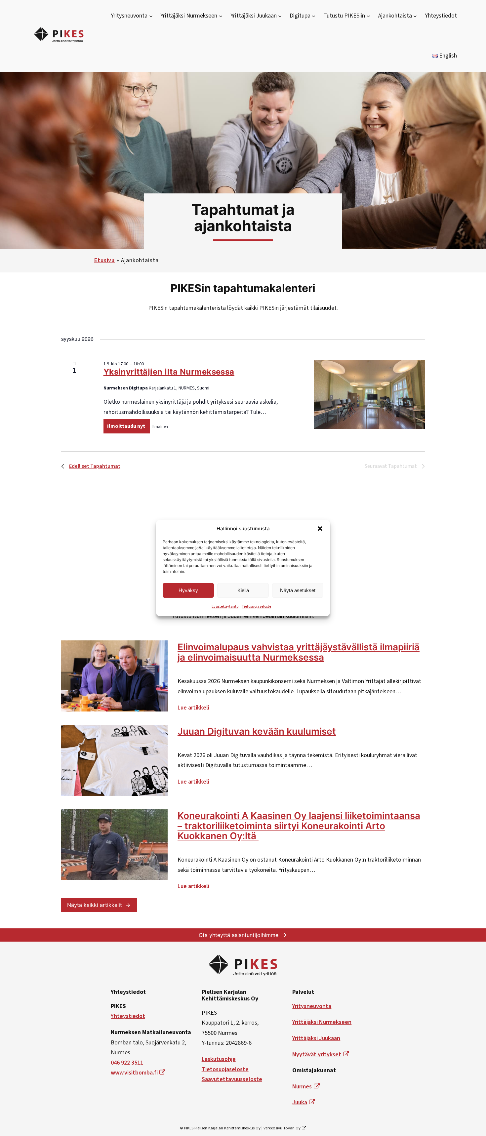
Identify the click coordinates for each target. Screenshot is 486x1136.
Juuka (299, 1102)
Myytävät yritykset (316, 1054)
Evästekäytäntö (225, 606)
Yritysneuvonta (311, 1006)
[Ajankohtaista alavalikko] (415, 16)
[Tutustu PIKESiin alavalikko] (368, 16)
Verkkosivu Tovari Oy (282, 1128)
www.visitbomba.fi (134, 1073)
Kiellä (243, 590)
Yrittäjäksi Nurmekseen (321, 1022)
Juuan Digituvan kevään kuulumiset (257, 731)
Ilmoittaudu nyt (126, 426)
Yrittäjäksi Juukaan (316, 1038)
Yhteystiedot (128, 1016)
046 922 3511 (127, 1063)
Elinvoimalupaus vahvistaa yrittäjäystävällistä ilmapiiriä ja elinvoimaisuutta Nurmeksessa (299, 652)
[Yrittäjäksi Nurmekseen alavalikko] (221, 16)
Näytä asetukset (297, 590)
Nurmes (302, 1086)
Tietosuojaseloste (256, 606)
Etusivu (104, 260)
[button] (320, 528)
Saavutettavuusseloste (232, 1079)
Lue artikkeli (193, 708)
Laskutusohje (219, 1059)
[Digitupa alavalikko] (313, 16)
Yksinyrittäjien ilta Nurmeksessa (168, 372)
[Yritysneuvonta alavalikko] (151, 16)
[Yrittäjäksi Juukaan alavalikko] (280, 16)
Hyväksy (188, 590)
